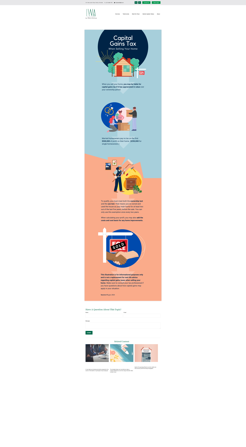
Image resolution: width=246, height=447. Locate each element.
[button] (117, 13)
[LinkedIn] (136, 2)
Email (125, 312)
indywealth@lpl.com (120, 2)
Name (87, 312)
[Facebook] (139, 2)
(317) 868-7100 (109, 2)
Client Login (156, 2)
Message (88, 321)
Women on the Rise (142, 364)
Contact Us (146, 2)
